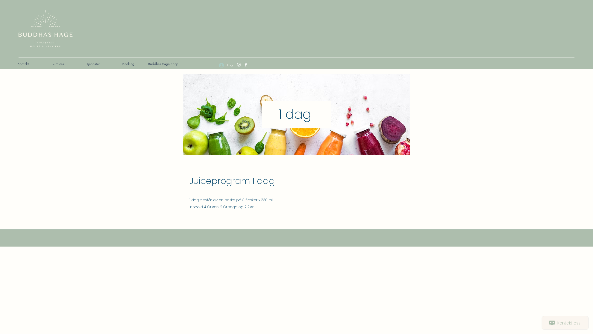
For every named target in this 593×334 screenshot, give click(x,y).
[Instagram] (239, 64)
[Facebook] (245, 64)
